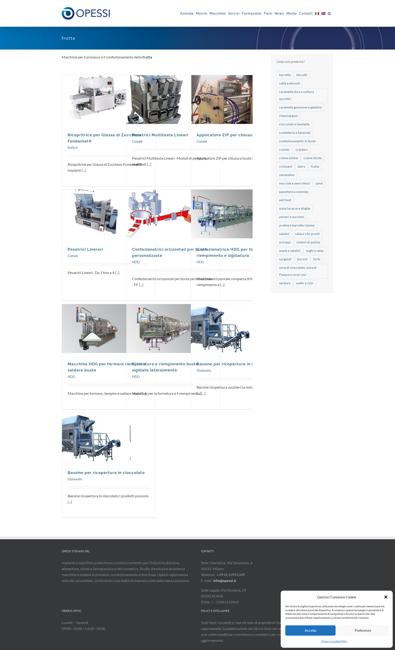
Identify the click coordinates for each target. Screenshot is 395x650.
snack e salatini (289, 251)
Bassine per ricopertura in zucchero (225, 325)
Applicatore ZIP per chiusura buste (225, 96)
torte (316, 259)
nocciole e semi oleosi (294, 183)
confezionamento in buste (297, 141)
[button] (386, 597)
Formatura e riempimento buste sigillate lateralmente (160, 325)
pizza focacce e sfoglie (294, 208)
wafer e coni (304, 283)
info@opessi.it (224, 580)
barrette (285, 75)
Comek (161, 109)
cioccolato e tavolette (294, 124)
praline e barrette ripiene (297, 225)
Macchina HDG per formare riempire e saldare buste (96, 325)
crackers (302, 149)
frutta (315, 166)
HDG (161, 223)
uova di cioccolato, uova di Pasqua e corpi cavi (298, 271)
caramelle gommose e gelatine (300, 107)
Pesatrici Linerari (96, 211)
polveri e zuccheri (291, 217)
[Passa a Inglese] (323, 13)
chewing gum (288, 116)
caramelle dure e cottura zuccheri (296, 95)
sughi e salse (314, 251)
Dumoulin (225, 338)
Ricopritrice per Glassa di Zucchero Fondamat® (96, 96)
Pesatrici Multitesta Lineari (160, 96)
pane (319, 183)
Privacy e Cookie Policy (334, 641)
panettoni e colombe (293, 192)
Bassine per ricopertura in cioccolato (96, 434)
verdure (284, 283)
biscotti (301, 75)
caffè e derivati (289, 83)
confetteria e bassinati (294, 132)
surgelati (285, 259)
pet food (285, 200)
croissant (285, 166)
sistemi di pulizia (308, 242)
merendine (286, 175)
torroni (302, 259)
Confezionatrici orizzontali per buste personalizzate (160, 211)
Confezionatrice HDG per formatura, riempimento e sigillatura (225, 211)
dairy (301, 166)
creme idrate (313, 158)
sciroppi (285, 242)
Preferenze (363, 630)
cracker (284, 149)
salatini (284, 234)
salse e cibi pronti (307, 234)
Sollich (96, 109)
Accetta (310, 630)
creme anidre (288, 158)
